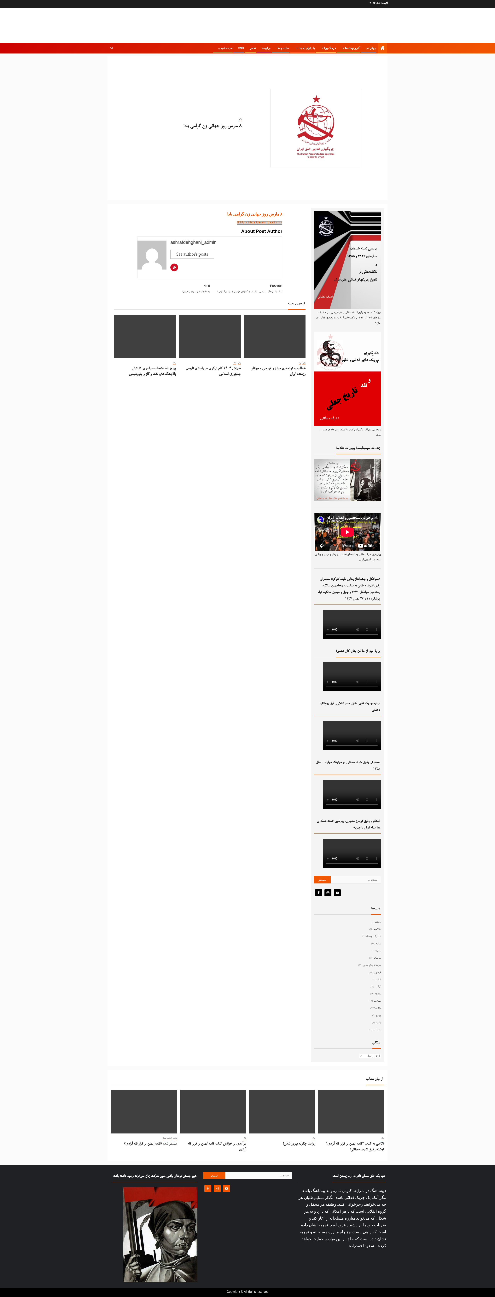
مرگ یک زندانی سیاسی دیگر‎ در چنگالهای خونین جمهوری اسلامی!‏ (249, 289)
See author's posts (192, 254)
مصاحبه (377, 1001)
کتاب (378, 979)
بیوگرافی (371, 48)
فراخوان (377, 972)
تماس (252, 48)
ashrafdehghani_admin (193, 243)
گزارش (378, 986)
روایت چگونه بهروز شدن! (299, 1144)
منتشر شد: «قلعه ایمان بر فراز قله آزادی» (150, 1144)
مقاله (234, 363)
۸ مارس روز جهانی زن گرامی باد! (254, 214)
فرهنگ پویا (330, 48)
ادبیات (378, 922)
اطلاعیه (377, 929)
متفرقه (378, 994)
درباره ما (266, 48)
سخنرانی (377, 958)
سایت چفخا (283, 48)
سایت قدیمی (225, 48)
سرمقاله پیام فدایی (372, 965)
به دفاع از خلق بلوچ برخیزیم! (196, 289)
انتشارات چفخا (374, 936)
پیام (300, 363)
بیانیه (240, 119)
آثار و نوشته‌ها (352, 48)
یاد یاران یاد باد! (307, 48)
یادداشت (377, 1030)
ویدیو (378, 1015)
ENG (241, 48)
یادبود (378, 1022)
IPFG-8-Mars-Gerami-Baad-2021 (259, 223)
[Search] (111, 48)
